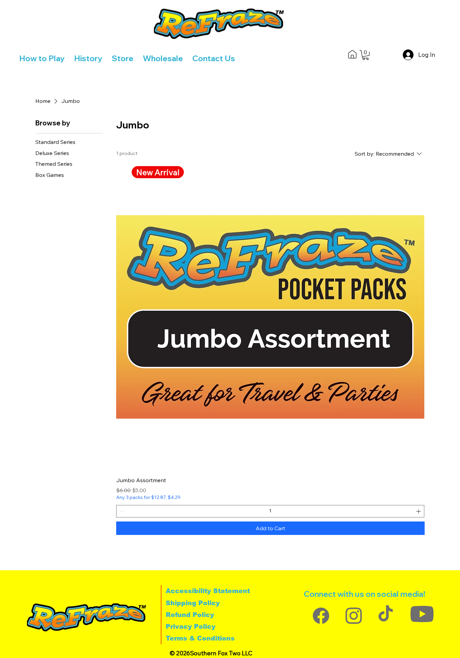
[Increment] (419, 511)
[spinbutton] (270, 511)
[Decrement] (121, 511)
